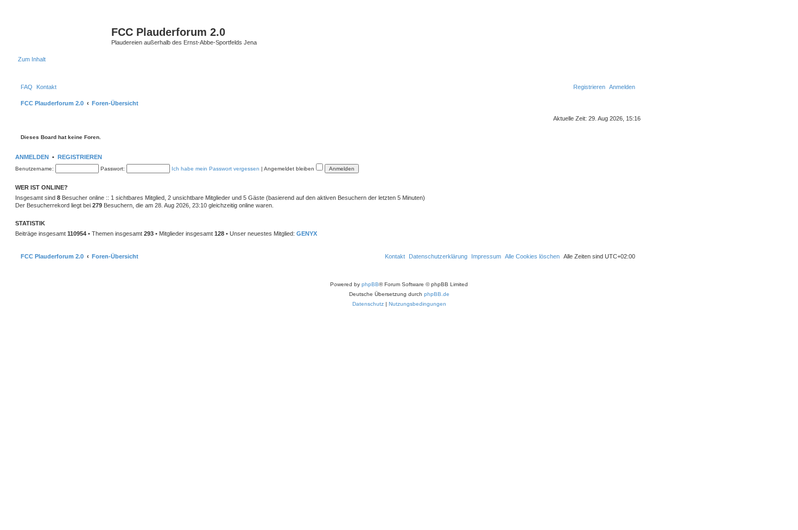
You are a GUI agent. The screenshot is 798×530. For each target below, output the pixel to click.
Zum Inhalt (32, 59)
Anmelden (32, 157)
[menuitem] (27, 87)
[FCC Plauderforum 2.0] (64, 35)
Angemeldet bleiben (290, 169)
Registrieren (80, 157)
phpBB (370, 284)
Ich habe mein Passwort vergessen (215, 169)
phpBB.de (436, 294)
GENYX (306, 233)
